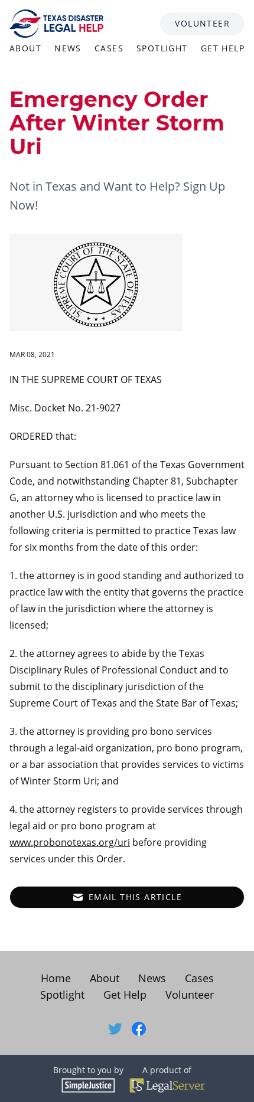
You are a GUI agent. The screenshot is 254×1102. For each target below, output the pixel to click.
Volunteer (189, 994)
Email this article (135, 896)
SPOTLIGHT (162, 48)
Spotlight (62, 994)
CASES (109, 48)
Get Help (124, 994)
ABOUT (25, 48)
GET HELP (223, 48)
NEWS (68, 48)
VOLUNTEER (202, 23)
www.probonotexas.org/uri (69, 842)
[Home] (56, 23)
